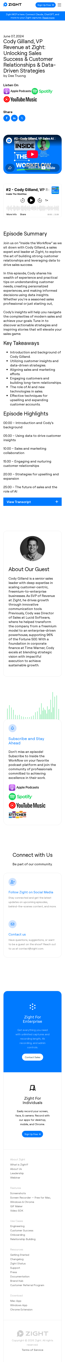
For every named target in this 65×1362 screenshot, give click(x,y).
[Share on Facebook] (6, 118)
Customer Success (21, 1230)
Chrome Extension (21, 1309)
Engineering (17, 1226)
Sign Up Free (44, 4)
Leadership (17, 1173)
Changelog (17, 1259)
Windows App (18, 1305)
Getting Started (19, 1254)
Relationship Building (23, 1239)
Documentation (20, 1276)
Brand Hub (16, 1280)
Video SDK (16, 1210)
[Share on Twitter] (22, 118)
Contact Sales (32, 1057)
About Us (16, 1169)
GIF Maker (16, 1206)
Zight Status (18, 1263)
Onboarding (17, 1234)
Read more (48, 17)
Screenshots (18, 1193)
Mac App (15, 1300)
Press (13, 1272)
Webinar (15, 1177)
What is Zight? (19, 1164)
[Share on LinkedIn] (14, 118)
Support (15, 1267)
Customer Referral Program (27, 1285)
